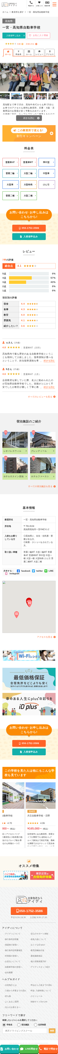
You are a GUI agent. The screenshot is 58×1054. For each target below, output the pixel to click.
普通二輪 (10, 173)
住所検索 (42, 1025)
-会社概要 (8, 972)
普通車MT (28, 162)
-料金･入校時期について (40, 990)
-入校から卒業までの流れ (15, 990)
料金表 (18, 54)
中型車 (46, 173)
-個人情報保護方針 (38, 961)
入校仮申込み (31, 236)
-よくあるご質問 (11, 1002)
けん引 (46, 184)
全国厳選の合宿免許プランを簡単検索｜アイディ (9, 4)
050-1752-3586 (30, 228)
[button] (4, 75)
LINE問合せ (31, 1048)
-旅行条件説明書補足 (13, 950)
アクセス (50, 54)
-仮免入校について (38, 939)
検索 (52, 1031)
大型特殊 (28, 184)
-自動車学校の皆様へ (13, 967)
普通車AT (10, 162)
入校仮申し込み (13, 35)
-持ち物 (7, 996)
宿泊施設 (25, 1025)
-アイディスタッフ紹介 (40, 967)
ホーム (8, 54)
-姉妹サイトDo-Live (38, 1002)
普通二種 (10, 195)
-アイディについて (12, 934)
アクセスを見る (45, 637)
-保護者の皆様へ (11, 945)
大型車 (10, 184)
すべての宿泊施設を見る (40, 486)
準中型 (46, 162)
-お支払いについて (12, 961)
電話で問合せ (51, 1048)
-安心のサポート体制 (39, 934)
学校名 (9, 1025)
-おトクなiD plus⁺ (37, 945)
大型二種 (28, 195)
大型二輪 (28, 173)
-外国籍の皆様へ (11, 956)
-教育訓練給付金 (37, 950)
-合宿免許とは (10, 985)
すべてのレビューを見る (40, 396)
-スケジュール (36, 996)
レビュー (39, 54)
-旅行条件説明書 (11, 939)
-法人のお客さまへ (12, 1007)
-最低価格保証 (36, 956)
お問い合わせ (12, 1048)
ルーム (29, 54)
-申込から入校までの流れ (41, 985)
